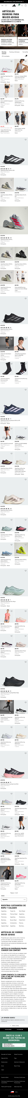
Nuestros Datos (4, 1077)
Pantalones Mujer (22, 917)
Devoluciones (4, 1062)
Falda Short (22, 920)
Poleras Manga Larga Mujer (22, 923)
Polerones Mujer (3, 917)
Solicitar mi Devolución (19, 1062)
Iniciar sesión (8, 1029)
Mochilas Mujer (3, 920)
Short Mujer (22, 911)
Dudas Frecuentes (18, 1054)
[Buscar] (22, 5)
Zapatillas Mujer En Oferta (12, 917)
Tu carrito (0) (20, 1029)
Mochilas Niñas (21, 926)
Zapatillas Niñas (3, 923)
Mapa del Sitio (4, 1058)
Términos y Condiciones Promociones (19, 1082)
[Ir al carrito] (25, 5)
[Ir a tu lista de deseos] (6, 5)
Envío (2, 1066)
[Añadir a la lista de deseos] (11, 61)
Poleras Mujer (14, 914)
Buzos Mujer (13, 920)
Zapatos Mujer (5, 926)
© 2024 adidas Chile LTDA (14, 1096)
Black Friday (17, 1066)
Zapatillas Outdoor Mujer (23, 914)
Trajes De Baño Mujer (13, 911)
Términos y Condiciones (19, 1077)
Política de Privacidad (6, 1086)
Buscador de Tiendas (6, 1054)
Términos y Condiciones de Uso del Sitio (7, 1082)
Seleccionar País (18, 1086)
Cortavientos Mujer (13, 923)
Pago (15, 1058)
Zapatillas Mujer (3, 911)
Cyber (2, 1069)
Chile (16, 1092)
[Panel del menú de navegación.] (2, 5)
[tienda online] (14, 6)
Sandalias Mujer (3, 914)
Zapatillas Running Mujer (12, 926)
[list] (14, 52)
